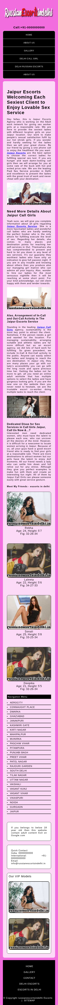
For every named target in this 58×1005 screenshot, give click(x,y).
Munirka (15, 739)
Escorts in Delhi (29, 989)
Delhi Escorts (29, 983)
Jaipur (14, 811)
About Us (29, 43)
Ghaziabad (17, 716)
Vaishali (15, 784)
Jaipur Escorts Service (22, 226)
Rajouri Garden (21, 766)
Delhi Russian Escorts (29, 66)
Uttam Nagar (19, 779)
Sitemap (29, 1000)
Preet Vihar (18, 757)
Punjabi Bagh (19, 752)
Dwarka (15, 711)
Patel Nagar (18, 761)
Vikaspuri (16, 798)
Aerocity (16, 702)
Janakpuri (17, 720)
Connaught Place (22, 707)
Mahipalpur (18, 734)
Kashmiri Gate (19, 725)
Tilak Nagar (18, 775)
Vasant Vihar (19, 793)
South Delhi (18, 770)
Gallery (29, 51)
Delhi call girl (29, 59)
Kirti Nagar (18, 730)
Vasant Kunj (18, 789)
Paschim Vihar (19, 743)
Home (29, 35)
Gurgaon (16, 807)
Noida (14, 802)
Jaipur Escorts (16, 153)
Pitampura (17, 748)
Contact (29, 978)
